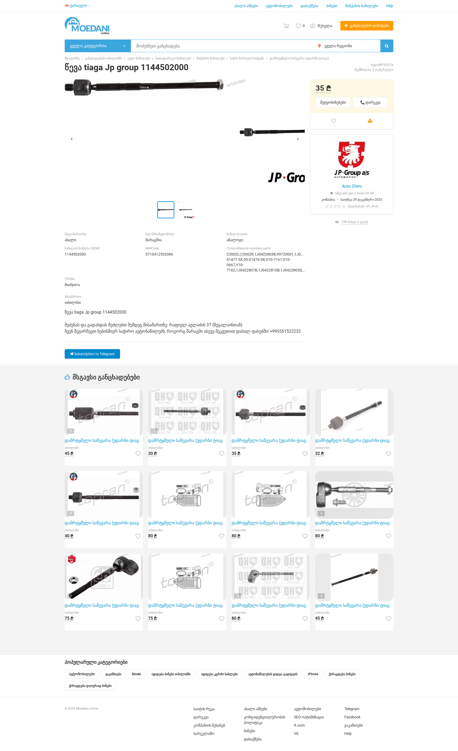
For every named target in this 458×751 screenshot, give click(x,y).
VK (296, 733)
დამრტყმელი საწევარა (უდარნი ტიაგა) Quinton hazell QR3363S (187, 440)
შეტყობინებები (333, 102)
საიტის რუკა (203, 709)
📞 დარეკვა (370, 102)
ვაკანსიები (353, 725)
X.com (299, 725)
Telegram (351, 709)
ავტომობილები (279, 6)
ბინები (331, 6)
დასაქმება (309, 6)
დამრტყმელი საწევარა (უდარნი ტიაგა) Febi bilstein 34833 (104, 605)
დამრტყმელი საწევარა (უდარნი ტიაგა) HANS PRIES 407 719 (104, 440)
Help (389, 6)
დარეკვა (201, 717)
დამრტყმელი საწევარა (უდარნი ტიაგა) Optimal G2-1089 (354, 522)
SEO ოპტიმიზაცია (309, 717)
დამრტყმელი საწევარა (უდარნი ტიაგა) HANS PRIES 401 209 (187, 522)
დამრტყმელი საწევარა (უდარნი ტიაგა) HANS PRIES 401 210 (271, 522)
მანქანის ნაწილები (361, 6)
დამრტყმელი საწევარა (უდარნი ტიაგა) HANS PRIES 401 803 (271, 440)
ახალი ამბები (246, 6)
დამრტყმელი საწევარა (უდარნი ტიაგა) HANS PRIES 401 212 (187, 605)
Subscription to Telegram (94, 354)
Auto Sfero (352, 186)
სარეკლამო (203, 733)
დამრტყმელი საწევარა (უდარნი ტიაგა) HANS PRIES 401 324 (104, 522)
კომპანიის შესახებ (209, 725)
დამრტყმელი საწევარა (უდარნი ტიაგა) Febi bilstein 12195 (354, 605)
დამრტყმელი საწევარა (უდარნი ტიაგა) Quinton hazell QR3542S (271, 605)
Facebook (352, 717)
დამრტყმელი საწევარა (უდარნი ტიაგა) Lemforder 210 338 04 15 (354, 440)
